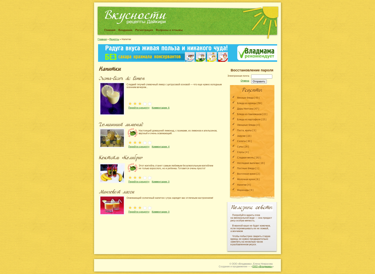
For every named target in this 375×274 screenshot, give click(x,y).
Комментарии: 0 (161, 181)
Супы (240, 146)
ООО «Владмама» (262, 266)
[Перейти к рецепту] (112, 116)
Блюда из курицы (246, 103)
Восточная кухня (246, 173)
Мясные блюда (245, 97)
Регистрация (144, 29)
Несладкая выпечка (248, 163)
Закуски (241, 136)
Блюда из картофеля (249, 119)
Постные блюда (246, 168)
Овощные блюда (246, 125)
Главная (109, 29)
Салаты (241, 141)
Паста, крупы (244, 130)
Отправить (259, 81)
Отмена (245, 80)
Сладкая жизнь (245, 157)
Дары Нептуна (245, 108)
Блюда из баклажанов (249, 114)
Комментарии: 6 (161, 107)
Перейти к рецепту (138, 107)
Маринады (243, 190)
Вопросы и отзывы (169, 29)
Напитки (241, 184)
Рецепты (114, 39)
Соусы (240, 152)
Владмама (125, 29)
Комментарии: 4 (161, 146)
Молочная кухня (246, 179)
